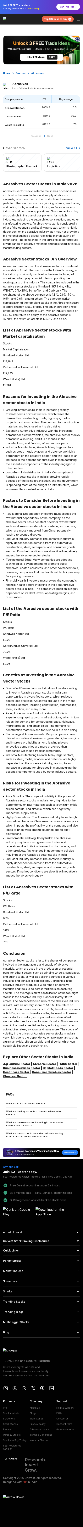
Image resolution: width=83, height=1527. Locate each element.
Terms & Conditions (41, 1434)
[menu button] (78, 19)
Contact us (62, 1418)
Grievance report (65, 1429)
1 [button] (44, 136)
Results (7, 1429)
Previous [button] (35, 136)
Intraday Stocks (12, 1434)
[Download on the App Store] (51, 1212)
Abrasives (37, 73)
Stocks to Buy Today (15, 1440)
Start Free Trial (66, 7)
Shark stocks (10, 1424)
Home (6, 73)
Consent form (64, 1424)
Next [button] (50, 136)
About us (35, 1407)
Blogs (33, 1413)
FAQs (59, 1413)
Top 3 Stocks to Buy (55, 19)
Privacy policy (38, 1424)
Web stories (36, 1418)
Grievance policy (39, 1429)
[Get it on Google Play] (18, 1212)
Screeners (9, 1418)
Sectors (20, 73)
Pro (5, 1407)
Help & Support (65, 1407)
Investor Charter (39, 1440)
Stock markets (11, 1413)
